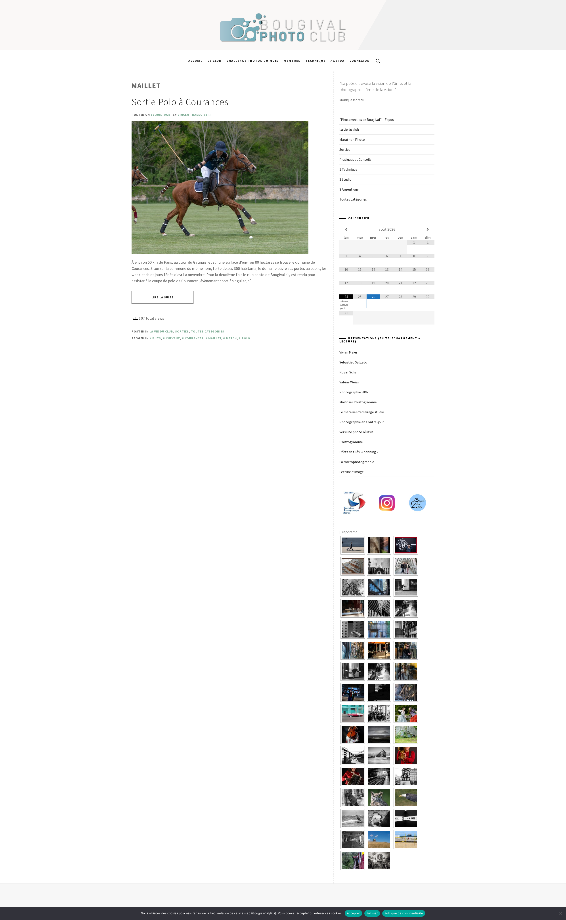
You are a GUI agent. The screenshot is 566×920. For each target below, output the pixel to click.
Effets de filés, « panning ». (359, 452)
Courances (194, 338)
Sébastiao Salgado (353, 362)
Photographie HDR (353, 392)
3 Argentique (349, 189)
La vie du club (161, 331)
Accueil (195, 61)
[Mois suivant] (427, 229)
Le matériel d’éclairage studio (361, 412)
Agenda (337, 61)
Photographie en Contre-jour (361, 422)
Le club (215, 61)
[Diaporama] (349, 532)
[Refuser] (560, 913)
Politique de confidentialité (403, 913)
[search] (376, 60)
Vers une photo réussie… (358, 432)
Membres (292, 61)
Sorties (182, 331)
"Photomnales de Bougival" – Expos (366, 119)
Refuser (372, 913)
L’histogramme (351, 442)
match (231, 338)
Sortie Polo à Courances (180, 102)
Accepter (353, 913)
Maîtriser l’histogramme (358, 402)
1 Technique (348, 169)
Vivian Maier (348, 352)
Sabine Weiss (349, 382)
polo (246, 338)
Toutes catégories (207, 331)
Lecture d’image (351, 472)
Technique (315, 61)
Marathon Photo (352, 139)
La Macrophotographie (356, 462)
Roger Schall (349, 372)
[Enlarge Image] (141, 131)
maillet (214, 338)
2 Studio (345, 179)
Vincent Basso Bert (195, 115)
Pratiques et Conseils (355, 159)
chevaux (173, 338)
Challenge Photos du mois (253, 61)
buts (156, 338)
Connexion (360, 61)
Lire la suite (162, 297)
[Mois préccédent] (346, 229)
